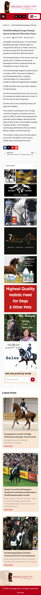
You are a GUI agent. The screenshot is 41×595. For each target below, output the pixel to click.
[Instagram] (24, 16)
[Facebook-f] (20, 16)
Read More (8, 446)
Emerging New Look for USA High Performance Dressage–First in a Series (20, 435)
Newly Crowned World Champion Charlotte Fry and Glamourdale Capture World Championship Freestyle (20, 492)
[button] (3, 16)
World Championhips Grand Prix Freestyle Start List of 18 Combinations (19, 553)
